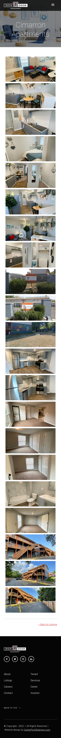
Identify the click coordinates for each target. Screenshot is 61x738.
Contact (8, 693)
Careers (8, 686)
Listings (8, 680)
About (7, 674)
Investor (35, 693)
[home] (16, 5)
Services (35, 680)
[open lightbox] (30, 69)
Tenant (34, 674)
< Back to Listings (47, 624)
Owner (34, 686)
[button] (53, 4)
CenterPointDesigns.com (37, 730)
